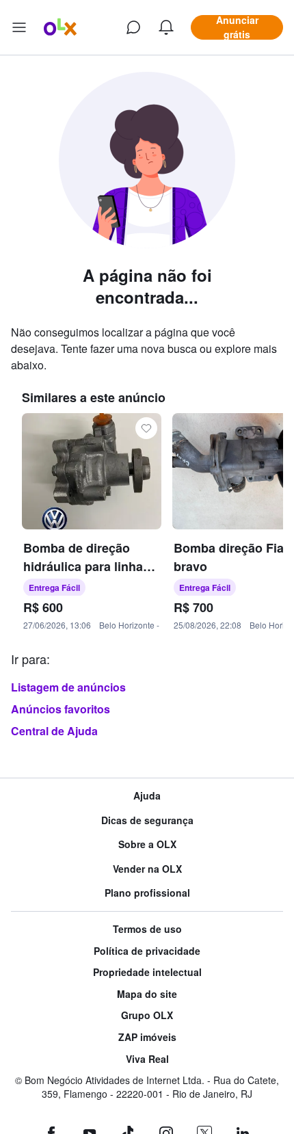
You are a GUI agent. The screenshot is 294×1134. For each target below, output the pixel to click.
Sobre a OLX (147, 844)
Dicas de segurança (147, 820)
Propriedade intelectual (147, 972)
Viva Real (147, 1059)
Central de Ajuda (54, 731)
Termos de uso (147, 929)
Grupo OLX (147, 1015)
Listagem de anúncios (68, 687)
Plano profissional (147, 892)
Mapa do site (147, 994)
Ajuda (147, 795)
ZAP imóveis (147, 1037)
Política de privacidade (147, 951)
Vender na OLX (147, 868)
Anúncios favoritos (60, 709)
